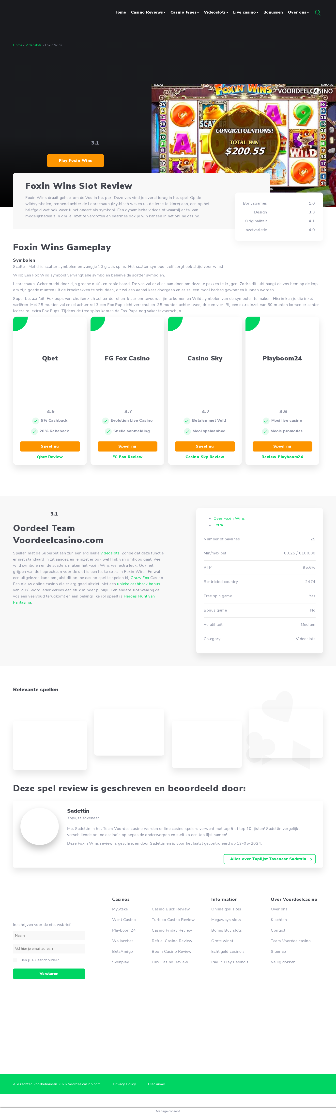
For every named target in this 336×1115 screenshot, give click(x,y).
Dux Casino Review (170, 962)
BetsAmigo (122, 951)
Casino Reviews (147, 12)
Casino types (183, 12)
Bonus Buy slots (226, 930)
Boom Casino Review (172, 951)
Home (120, 12)
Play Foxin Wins (75, 160)
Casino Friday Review (172, 930)
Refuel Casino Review (172, 941)
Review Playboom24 (282, 457)
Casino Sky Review (204, 457)
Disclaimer (156, 1084)
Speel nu (50, 446)
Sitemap (278, 951)
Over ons (297, 12)
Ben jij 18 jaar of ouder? (39, 960)
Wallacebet (122, 941)
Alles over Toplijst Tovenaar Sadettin (268, 859)
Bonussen (273, 12)
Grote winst (222, 941)
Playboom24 (124, 930)
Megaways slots (226, 919)
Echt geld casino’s (228, 951)
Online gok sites (226, 909)
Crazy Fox (140, 578)
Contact (278, 930)
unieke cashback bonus (138, 584)
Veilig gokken (283, 962)
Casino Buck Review (171, 909)
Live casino (244, 12)
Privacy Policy (124, 1084)
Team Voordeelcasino (291, 941)
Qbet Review (50, 457)
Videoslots (215, 12)
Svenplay (120, 962)
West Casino (124, 919)
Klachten (279, 919)
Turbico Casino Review (173, 919)
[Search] (318, 12)
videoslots (110, 553)
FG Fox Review (127, 457)
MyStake (120, 909)
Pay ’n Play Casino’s (230, 962)
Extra (218, 525)
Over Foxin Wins (229, 518)
